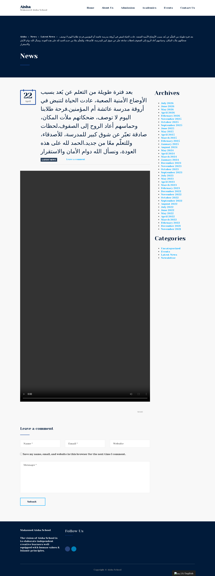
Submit (32, 501)
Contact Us (187, 7)
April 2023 (168, 181)
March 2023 (169, 185)
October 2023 (170, 169)
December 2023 (171, 162)
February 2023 (170, 188)
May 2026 (167, 109)
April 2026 (168, 112)
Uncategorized (170, 248)
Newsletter (168, 257)
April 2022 (168, 216)
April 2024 (168, 153)
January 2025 (170, 144)
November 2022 (171, 194)
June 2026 (167, 106)
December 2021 (171, 225)
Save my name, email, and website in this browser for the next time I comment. (74, 454)
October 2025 (170, 122)
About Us (107, 7)
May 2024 (167, 150)
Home (90, 7)
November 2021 (171, 229)
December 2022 (171, 191)
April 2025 (168, 134)
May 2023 (167, 178)
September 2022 (171, 200)
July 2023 (167, 175)
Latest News (49, 160)
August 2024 (169, 147)
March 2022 (169, 219)
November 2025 (171, 118)
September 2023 (171, 172)
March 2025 (169, 137)
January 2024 (170, 159)
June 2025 (167, 128)
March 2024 (169, 156)
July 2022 (167, 207)
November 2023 (171, 166)
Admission (128, 7)
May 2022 (167, 213)
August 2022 (169, 203)
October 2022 (170, 197)
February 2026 (170, 115)
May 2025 (167, 131)
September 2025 (171, 125)
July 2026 (167, 103)
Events (168, 7)
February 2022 (170, 222)
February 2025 (170, 140)
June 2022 (167, 210)
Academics (149, 7)
